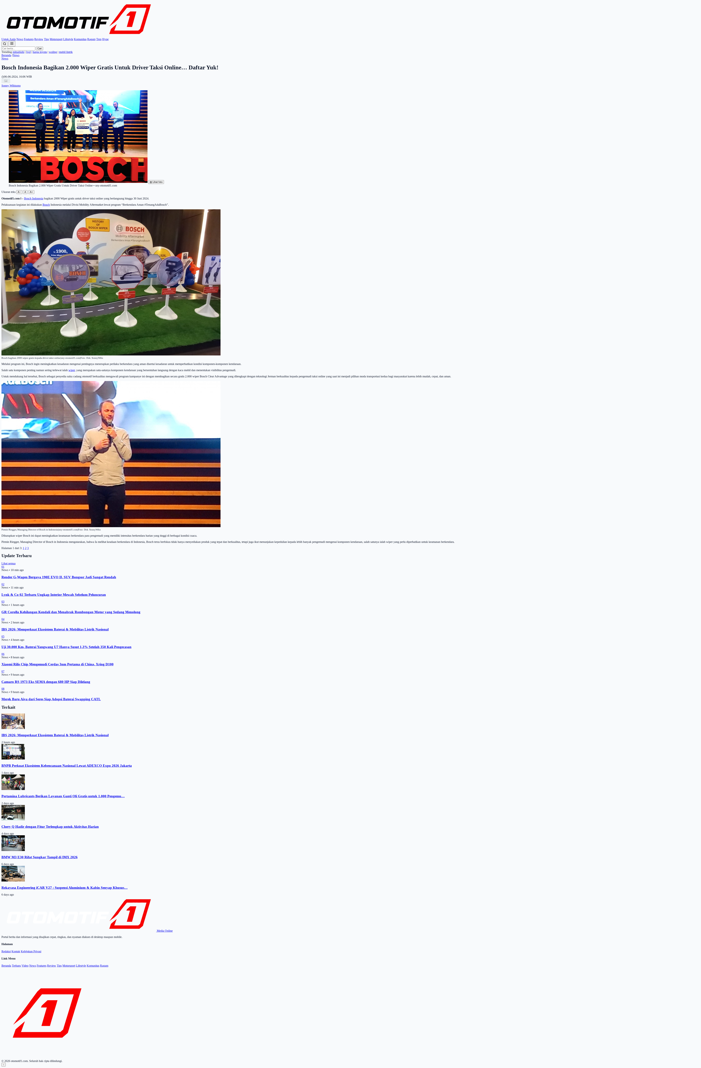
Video (25, 965)
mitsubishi (18, 52)
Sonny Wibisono (11, 85)
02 (2, 584)
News (19, 39)
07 (2, 671)
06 (2, 654)
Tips (46, 39)
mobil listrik (66, 52)
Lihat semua (8, 563)
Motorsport (56, 39)
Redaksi (6, 951)
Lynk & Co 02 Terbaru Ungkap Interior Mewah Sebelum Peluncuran (53, 595)
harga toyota (40, 52)
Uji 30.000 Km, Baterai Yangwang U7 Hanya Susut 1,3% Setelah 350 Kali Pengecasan (66, 647)
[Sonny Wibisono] (5, 82)
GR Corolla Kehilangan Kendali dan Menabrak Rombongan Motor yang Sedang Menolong (70, 612)
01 (2, 566)
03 (2, 601)
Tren (98, 39)
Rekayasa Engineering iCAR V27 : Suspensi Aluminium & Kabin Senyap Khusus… (64, 888)
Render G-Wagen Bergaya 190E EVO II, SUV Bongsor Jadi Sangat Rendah (58, 577)
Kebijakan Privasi (31, 951)
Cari (39, 48)
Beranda (6, 55)
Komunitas (80, 39)
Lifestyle (68, 39)
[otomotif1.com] (78, 35)
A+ (31, 192)
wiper (71, 370)
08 (2, 688)
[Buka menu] (11, 44)
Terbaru (16, 965)
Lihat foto (156, 182)
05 (2, 636)
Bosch (46, 204)
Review (38, 39)
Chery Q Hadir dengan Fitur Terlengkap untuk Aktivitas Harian (50, 827)
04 (2, 619)
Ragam (91, 39)
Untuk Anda (8, 39)
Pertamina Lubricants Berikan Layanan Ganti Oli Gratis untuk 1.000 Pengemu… (63, 796)
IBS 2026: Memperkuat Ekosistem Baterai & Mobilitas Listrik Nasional (55, 629)
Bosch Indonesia (33, 198)
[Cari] (4, 44)
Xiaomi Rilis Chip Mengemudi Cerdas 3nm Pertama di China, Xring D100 (57, 664)
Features (29, 39)
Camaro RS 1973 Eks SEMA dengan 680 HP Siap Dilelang (45, 682)
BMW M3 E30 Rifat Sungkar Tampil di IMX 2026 (39, 857)
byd (28, 52)
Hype (105, 39)
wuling (53, 52)
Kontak (16, 951)
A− (19, 192)
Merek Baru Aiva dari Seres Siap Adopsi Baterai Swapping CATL (51, 699)
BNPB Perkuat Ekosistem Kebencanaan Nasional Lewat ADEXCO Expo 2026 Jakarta (66, 766)
